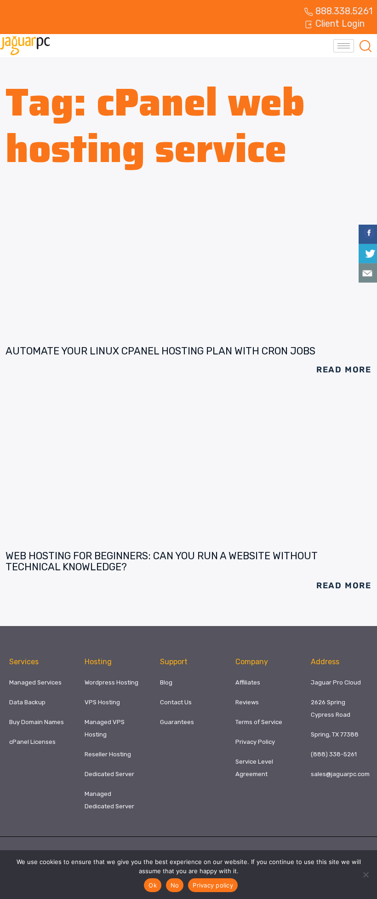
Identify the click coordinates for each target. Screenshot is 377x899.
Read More (343, 369)
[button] (365, 45)
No (175, 885)
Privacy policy (213, 885)
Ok (153, 885)
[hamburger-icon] (343, 45)
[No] (365, 874)
